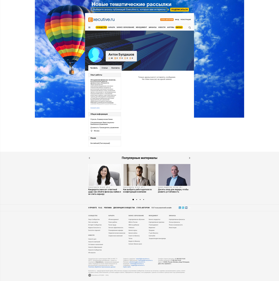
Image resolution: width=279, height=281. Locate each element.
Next (190, 158)
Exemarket (152, 236)
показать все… (95, 108)
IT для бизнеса (153, 233)
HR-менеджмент (113, 219)
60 (112, 58)
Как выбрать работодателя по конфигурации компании (137, 190)
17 (144, 187)
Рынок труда (112, 225)
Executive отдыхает (94, 230)
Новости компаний (94, 242)
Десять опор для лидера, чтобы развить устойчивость (173, 190)
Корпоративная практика (156, 222)
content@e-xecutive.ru (137, 263)
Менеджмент (141, 27)
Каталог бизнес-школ (135, 244)
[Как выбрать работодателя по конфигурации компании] (139, 175)
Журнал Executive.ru (94, 227)
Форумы (170, 27)
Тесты (130, 238)
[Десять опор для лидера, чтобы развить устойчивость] (174, 175)
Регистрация (186, 19)
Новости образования (95, 247)
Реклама (108, 208)
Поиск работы (93, 187)
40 (109, 187)
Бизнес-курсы (133, 230)
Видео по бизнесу (134, 241)
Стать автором (167, 19)
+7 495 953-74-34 (180, 259)
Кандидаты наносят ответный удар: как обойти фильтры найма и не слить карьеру (104, 191)
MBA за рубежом (134, 225)
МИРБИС (179, 27)
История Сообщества (95, 225)
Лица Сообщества (94, 219)
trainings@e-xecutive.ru (145, 260)
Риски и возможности (176, 225)
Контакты (115, 68)
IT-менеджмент (153, 225)
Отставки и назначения (95, 244)
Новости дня (92, 239)
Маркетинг (152, 227)
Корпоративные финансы (177, 219)
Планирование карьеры (115, 230)
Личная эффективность (115, 227)
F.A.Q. (100, 208)
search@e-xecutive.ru (142, 259)
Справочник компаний (115, 236)
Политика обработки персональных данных (101, 267)
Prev (89, 158)
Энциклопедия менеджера (157, 238)
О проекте (92, 208)
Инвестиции (172, 227)
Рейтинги (131, 227)
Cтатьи (105, 68)
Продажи (151, 230)
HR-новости (91, 252)
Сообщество (101, 27)
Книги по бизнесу (134, 236)
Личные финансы (174, 222)
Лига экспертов (93, 222)
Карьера (111, 27)
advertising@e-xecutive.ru (137, 262)
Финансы (153, 27)
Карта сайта (127, 267)
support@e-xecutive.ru (138, 265)
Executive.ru (99, 262)
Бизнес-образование (125, 27)
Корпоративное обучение (137, 219)
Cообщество (92, 215)
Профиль (94, 68)
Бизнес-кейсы (133, 233)
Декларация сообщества (124, 208)
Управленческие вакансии (116, 233)
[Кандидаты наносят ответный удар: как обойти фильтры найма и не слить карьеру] (104, 175)
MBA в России (133, 222)
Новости (161, 27)
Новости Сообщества (95, 250)
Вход (177, 19)
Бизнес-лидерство (165, 187)
